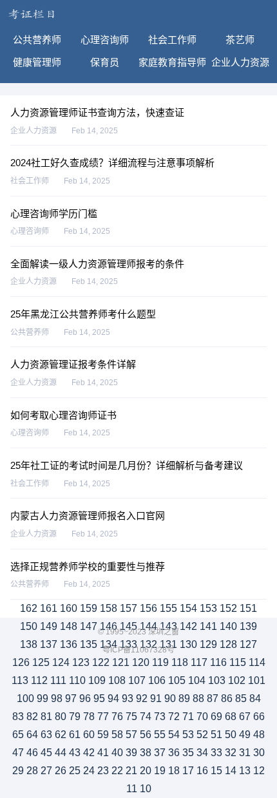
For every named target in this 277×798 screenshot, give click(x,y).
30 (259, 752)
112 (39, 680)
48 (259, 734)
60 (89, 734)
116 (218, 662)
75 (131, 716)
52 (202, 734)
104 (196, 680)
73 (160, 716)
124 (61, 662)
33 (216, 752)
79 (75, 716)
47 (18, 752)
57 (131, 734)
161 (48, 608)
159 (88, 608)
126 (21, 662)
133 (128, 644)
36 (174, 752)
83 (18, 716)
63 (46, 734)
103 (216, 680)
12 (259, 770)
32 (230, 752)
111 (58, 680)
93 (127, 698)
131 (168, 644)
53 (188, 734)
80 (60, 716)
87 (212, 698)
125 (41, 662)
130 (188, 644)
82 (32, 716)
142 (188, 626)
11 (131, 788)
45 (46, 752)
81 (46, 716)
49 (245, 734)
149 (48, 626)
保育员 (104, 62)
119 (160, 662)
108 (117, 680)
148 (68, 626)
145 (128, 626)
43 (75, 752)
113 (20, 680)
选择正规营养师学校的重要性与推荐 (87, 566)
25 (75, 770)
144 (148, 626)
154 (188, 608)
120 (140, 662)
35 (188, 752)
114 (257, 662)
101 (256, 680)
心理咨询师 (105, 39)
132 (148, 644)
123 (81, 662)
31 (245, 752)
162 (28, 608)
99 (42, 698)
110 (77, 680)
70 (202, 716)
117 (199, 662)
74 (145, 716)
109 (97, 680)
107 (137, 680)
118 (179, 662)
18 (174, 770)
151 (248, 608)
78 (89, 716)
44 (60, 752)
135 (88, 644)
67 (245, 716)
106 (157, 680)
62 (60, 734)
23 (103, 770)
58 (117, 734)
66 (259, 716)
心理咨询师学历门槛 (53, 213)
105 (177, 680)
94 (113, 698)
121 (120, 662)
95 (99, 698)
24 (89, 770)
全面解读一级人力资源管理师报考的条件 (97, 263)
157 (128, 608)
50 (230, 734)
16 (202, 770)
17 (188, 770)
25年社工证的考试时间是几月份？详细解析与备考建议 (126, 465)
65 (18, 734)
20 (145, 770)
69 (216, 716)
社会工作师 (172, 39)
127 (248, 644)
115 (237, 662)
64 (32, 734)
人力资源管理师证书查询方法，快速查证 (97, 112)
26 (60, 770)
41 (103, 752)
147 (88, 626)
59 (103, 734)
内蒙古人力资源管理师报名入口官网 (87, 515)
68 (230, 716)
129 (208, 644)
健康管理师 (37, 62)
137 (48, 644)
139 (248, 626)
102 (236, 680)
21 (131, 770)
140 (228, 626)
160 (68, 608)
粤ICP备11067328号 (138, 649)
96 (85, 698)
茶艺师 (239, 39)
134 (108, 644)
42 (89, 752)
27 (46, 770)
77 (103, 716)
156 (148, 608)
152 (228, 608)
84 (255, 698)
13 (245, 770)
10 (145, 788)
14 (230, 770)
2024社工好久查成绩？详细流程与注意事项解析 (112, 162)
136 (68, 644)
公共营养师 (37, 39)
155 (168, 608)
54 (174, 734)
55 (160, 734)
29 (18, 770)
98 (56, 698)
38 (145, 752)
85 (241, 698)
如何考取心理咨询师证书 (63, 415)
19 (160, 770)
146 (108, 626)
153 (208, 608)
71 (188, 716)
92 (142, 698)
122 (101, 662)
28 (32, 770)
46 (32, 752)
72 (174, 716)
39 (131, 752)
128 (228, 644)
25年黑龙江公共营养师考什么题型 (83, 314)
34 (202, 752)
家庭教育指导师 (172, 62)
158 (108, 608)
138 (28, 644)
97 (71, 698)
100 (25, 698)
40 (117, 752)
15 (216, 770)
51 (216, 734)
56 (145, 734)
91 (156, 698)
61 (75, 734)
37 (160, 752)
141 (208, 626)
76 (117, 716)
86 (227, 698)
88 (198, 698)
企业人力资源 (240, 62)
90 (170, 698)
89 (184, 698)
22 (117, 770)
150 (28, 626)
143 (168, 626)
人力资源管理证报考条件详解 (73, 364)
